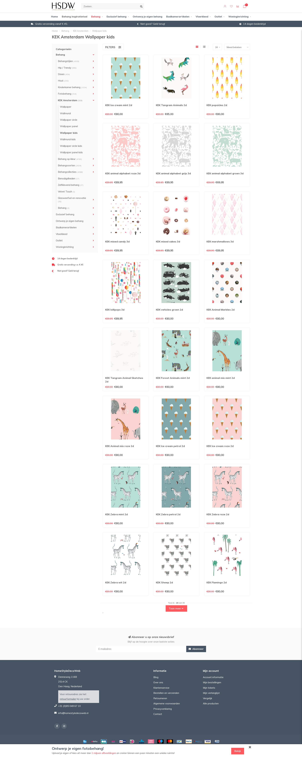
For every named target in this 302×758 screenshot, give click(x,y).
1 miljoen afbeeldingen (104, 753)
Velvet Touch (66, 191)
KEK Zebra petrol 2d (168, 514)
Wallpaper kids (69, 132)
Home (54, 16)
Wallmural (65, 113)
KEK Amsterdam (70, 100)
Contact (157, 714)
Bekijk (237, 751)
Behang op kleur (70, 158)
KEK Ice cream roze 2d (220, 446)
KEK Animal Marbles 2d (221, 309)
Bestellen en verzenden (166, 692)
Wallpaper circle (68, 119)
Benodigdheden (68, 178)
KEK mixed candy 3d (117, 241)
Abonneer (198, 648)
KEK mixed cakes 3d (168, 241)
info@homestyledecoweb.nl (73, 713)
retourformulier (68, 698)
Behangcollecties (70, 171)
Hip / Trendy (67, 67)
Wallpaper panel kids (71, 152)
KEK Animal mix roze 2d (119, 446)
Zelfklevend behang (70, 184)
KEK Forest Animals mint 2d (173, 377)
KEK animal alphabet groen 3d (225, 173)
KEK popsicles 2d (217, 105)
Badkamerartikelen (177, 16)
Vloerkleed (202, 16)
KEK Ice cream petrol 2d (170, 446)
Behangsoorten (69, 165)
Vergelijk (207, 698)
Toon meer (175, 608)
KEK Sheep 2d (164, 582)
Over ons (158, 682)
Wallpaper (65, 106)
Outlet (218, 16)
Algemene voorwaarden (166, 703)
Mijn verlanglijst (211, 692)
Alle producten (211, 703)
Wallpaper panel (69, 126)
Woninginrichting (238, 16)
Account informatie (213, 677)
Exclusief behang (116, 16)
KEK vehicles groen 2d (169, 309)
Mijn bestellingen (212, 682)
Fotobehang (67, 93)
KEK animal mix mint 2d (221, 377)
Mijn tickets (209, 687)
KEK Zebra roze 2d (218, 514)
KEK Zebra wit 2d (115, 582)
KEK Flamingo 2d (217, 582)
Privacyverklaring (162, 708)
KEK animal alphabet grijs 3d (173, 173)
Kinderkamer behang (72, 87)
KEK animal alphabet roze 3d (122, 173)
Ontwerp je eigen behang (147, 16)
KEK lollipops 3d (114, 309)
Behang (95, 16)
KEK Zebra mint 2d (116, 514)
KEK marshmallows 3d (220, 241)
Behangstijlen (68, 61)
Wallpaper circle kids (71, 145)
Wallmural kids (68, 139)
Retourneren (160, 698)
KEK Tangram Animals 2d (171, 105)
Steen (64, 74)
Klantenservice (161, 687)
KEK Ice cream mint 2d (118, 105)
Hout (63, 80)
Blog (155, 677)
